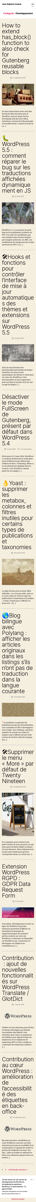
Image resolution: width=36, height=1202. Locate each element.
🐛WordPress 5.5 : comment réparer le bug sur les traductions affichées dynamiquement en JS (16, 164)
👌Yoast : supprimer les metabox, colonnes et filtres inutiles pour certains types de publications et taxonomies (17, 514)
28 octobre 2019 (19, 553)
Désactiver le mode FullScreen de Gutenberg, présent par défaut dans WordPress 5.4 (17, 420)
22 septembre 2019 (19, 787)
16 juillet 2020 (19, 338)
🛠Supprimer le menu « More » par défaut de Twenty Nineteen (18, 766)
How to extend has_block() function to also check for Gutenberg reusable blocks (16, 48)
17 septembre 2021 (19, 78)
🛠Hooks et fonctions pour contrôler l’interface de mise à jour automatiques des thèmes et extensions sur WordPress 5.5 (18, 294)
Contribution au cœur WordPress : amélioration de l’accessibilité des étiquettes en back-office (18, 1085)
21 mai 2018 (19, 901)
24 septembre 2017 (19, 1117)
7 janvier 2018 (19, 1004)
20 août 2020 (19, 196)
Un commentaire (26, 449)
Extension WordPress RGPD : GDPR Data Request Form (16, 881)
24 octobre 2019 (19, 697)
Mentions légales (18, 1199)
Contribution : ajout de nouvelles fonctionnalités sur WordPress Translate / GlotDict (18, 978)
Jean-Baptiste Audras (12, 4)
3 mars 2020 (11, 449)
